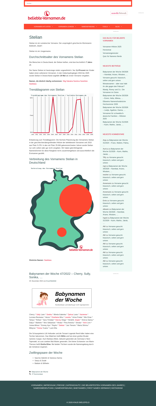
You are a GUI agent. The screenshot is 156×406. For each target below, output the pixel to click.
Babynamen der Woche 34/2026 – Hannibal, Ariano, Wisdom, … (115, 168)
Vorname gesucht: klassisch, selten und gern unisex (113, 160)
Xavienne (83, 315)
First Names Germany (98, 388)
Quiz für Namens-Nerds (112, 56)
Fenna (39, 328)
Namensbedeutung (43, 388)
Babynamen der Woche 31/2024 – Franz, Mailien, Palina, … (116, 143)
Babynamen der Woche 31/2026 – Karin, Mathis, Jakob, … (115, 151)
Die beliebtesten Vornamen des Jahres (103, 385)
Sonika (49, 315)
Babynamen (80, 388)
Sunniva (76, 81)
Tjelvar (70, 315)
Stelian (61, 325)
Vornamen (36, 385)
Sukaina (69, 81)
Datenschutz (73, 385)
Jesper (77, 320)
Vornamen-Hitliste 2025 (112, 47)
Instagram (117, 388)
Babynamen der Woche (40, 372)
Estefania (55, 317)
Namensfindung (88, 26)
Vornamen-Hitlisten (42, 26)
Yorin (85, 323)
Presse (61, 385)
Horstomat (107, 50)
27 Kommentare (37, 374)
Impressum (49, 385)
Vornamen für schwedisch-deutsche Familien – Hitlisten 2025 (114, 116)
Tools (105, 26)
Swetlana (32, 84)
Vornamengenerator (110, 53)
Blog (117, 26)
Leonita (68, 317)
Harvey (58, 320)
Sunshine (84, 81)
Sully (38, 315)
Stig (64, 81)
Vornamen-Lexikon (66, 26)
